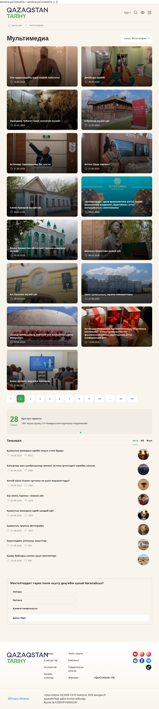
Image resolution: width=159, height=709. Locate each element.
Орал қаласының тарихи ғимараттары (108, 294)
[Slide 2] (80, 432)
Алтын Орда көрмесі (97, 164)
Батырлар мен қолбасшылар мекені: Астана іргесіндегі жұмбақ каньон (51, 465)
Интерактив (50, 667)
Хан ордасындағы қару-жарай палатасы (35, 77)
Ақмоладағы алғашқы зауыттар (26, 540)
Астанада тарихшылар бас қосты (30, 164)
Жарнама (73, 677)
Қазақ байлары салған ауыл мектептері (31, 555)
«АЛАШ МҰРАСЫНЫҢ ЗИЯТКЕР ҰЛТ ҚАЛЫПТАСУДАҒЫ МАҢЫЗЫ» (41, 336)
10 (99, 398)
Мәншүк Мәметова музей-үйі (102, 250)
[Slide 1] (78, 432)
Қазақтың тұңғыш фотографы (25, 525)
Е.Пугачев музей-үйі (96, 120)
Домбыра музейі (94, 77)
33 (132, 398)
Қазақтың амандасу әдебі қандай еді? (30, 510)
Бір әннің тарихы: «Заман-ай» (25, 495)
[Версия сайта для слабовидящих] (142, 12)
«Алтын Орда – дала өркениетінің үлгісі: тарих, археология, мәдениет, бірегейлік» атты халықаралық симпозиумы (113, 204)
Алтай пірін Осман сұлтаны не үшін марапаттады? (38, 480)
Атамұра (48, 653)
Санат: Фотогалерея (135, 38)
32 (121, 398)
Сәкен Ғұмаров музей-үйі (25, 207)
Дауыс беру (19, 617)
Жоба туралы (75, 653)
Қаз (126, 12)
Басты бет (17, 25)
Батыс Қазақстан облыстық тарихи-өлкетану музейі (38, 250)
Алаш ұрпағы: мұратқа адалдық (30, 381)
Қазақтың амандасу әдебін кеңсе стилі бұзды (35, 450)
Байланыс (73, 660)
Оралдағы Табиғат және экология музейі (35, 120)
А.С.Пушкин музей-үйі (23, 294)
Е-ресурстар (50, 660)
